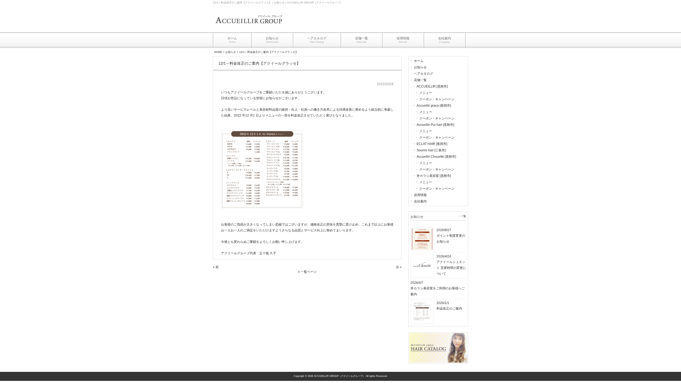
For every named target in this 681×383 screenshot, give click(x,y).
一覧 (463, 216)
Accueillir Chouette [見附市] (436, 157)
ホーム (418, 61)
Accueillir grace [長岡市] (434, 105)
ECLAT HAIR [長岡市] (432, 144)
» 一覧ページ (307, 272)
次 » (399, 267)
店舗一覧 (420, 80)
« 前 (216, 267)
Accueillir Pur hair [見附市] (435, 125)
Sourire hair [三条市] (431, 150)
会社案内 (420, 201)
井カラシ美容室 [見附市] (434, 176)
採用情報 (420, 195)
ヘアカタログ (423, 74)
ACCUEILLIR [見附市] (432, 86)
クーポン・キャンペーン (436, 99)
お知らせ (230, 52)
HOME (218, 52)
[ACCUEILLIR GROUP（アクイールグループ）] (248, 27)
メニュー (425, 93)
